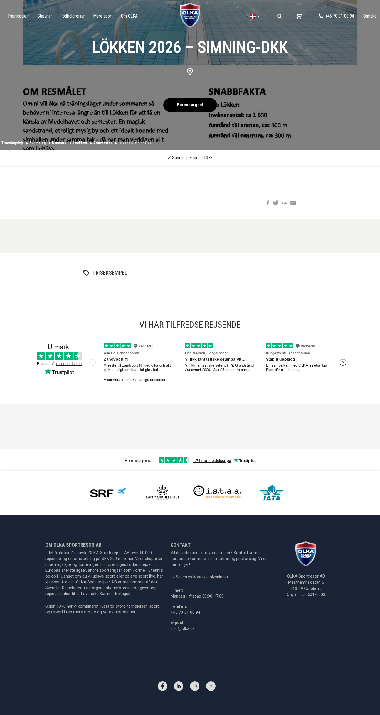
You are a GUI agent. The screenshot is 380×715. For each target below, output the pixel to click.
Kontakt (369, 16)
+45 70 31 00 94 (339, 16)
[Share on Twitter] (276, 203)
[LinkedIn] (178, 687)
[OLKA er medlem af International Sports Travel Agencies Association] (217, 492)
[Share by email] (293, 203)
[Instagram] (194, 687)
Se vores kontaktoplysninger (199, 576)
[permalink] (284, 203)
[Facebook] (162, 687)
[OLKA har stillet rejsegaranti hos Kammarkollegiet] (162, 492)
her (132, 612)
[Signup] (211, 687)
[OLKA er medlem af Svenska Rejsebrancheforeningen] (108, 492)
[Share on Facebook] (268, 203)
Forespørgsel (190, 104)
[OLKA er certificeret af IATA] (271, 492)
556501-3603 (313, 594)
